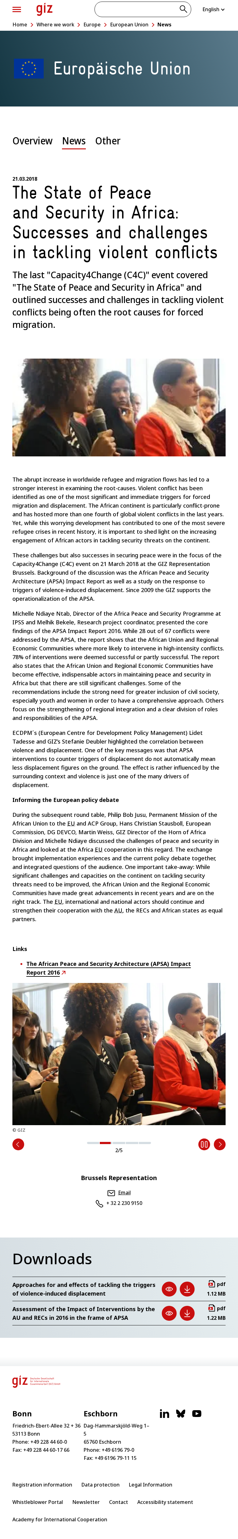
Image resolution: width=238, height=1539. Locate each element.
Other (108, 140)
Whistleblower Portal (37, 1502)
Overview (32, 140)
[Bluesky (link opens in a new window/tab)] (181, 1416)
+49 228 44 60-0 (48, 1441)
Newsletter (86, 1502)
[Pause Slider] (204, 1144)
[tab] (32, 145)
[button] (93, 1142)
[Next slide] (220, 1144)
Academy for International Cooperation (59, 1519)
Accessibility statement (165, 1502)
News (164, 24)
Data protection (101, 1484)
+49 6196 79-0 (118, 1449)
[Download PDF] (187, 1289)
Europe (92, 24)
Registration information (42, 1484)
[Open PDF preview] (169, 1289)
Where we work (55, 24)
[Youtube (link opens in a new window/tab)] (197, 1416)
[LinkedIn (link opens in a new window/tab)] (165, 1416)
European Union (129, 24)
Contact (118, 1502)
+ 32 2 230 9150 (124, 1203)
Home (19, 24)
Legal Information (150, 1484)
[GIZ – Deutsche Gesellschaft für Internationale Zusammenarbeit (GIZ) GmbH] (44, 9)
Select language (214, 9)
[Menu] (16, 9)
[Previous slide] (18, 1144)
